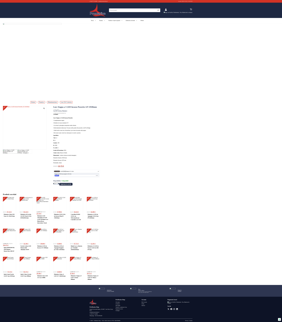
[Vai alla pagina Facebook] (171, 309)
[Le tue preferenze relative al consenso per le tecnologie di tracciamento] (279, 319)
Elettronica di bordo (130, 20)
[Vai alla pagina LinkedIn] (177, 309)
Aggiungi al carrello (65, 184)
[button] (44, 108)
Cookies (190, 320)
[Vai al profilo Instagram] (174, 309)
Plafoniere (64, 111)
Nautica (101, 20)
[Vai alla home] (93, 304)
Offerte (142, 20)
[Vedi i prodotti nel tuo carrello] (190, 9)
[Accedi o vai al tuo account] (166, 10)
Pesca (92, 20)
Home (33, 102)
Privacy (186, 320)
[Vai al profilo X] (168, 309)
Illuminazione (52, 102)
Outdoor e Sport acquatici (114, 20)
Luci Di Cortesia (66, 102)
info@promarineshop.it (103, 1)
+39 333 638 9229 (98, 315)
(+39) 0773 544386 (93, 1)
